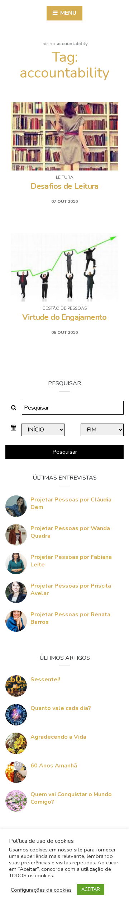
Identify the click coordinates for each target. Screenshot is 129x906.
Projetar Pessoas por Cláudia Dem (70, 503)
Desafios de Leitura (64, 186)
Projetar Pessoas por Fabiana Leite (71, 561)
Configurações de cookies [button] (41, 890)
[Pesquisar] (13, 407)
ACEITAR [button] (90, 889)
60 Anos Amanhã (53, 766)
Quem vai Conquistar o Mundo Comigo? (71, 798)
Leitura (64, 177)
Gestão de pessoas (64, 308)
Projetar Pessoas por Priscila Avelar (70, 589)
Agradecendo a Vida (58, 737)
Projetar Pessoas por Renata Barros (70, 618)
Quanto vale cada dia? (60, 708)
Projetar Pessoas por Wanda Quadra (70, 532)
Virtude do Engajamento (64, 317)
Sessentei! (45, 679)
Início (47, 44)
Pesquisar (64, 452)
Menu (67, 13)
